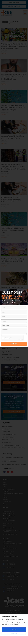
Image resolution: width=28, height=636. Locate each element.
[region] (14, 625)
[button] (26, 291)
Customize (14, 633)
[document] (14, 318)
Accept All (14, 629)
